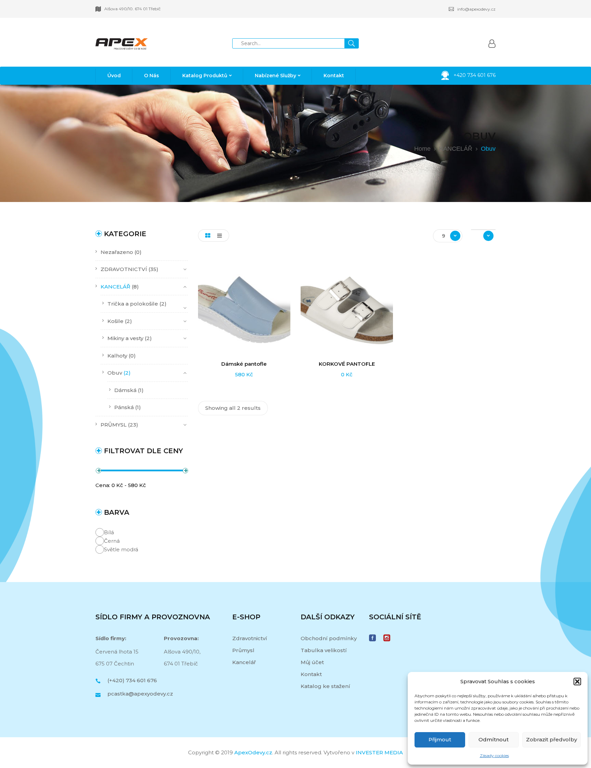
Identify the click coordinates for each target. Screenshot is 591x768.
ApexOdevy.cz (253, 752)
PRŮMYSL (114, 424)
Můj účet (312, 662)
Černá (112, 541)
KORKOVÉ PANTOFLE (347, 364)
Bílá (109, 532)
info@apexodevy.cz (476, 9)
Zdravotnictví (249, 638)
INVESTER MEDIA (379, 752)
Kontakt (311, 674)
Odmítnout (493, 739)
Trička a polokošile (132, 303)
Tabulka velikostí (324, 650)
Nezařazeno (117, 252)
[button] (577, 681)
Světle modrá (121, 549)
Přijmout (440, 739)
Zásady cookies (494, 755)
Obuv (114, 372)
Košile (115, 321)
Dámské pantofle (244, 364)
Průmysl (243, 650)
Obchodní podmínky (329, 638)
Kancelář (244, 662)
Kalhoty (117, 355)
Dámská (125, 390)
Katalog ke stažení (325, 686)
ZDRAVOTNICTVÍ (124, 269)
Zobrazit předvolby (551, 739)
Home (422, 148)
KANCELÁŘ (455, 148)
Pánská (124, 407)
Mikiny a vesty (125, 338)
